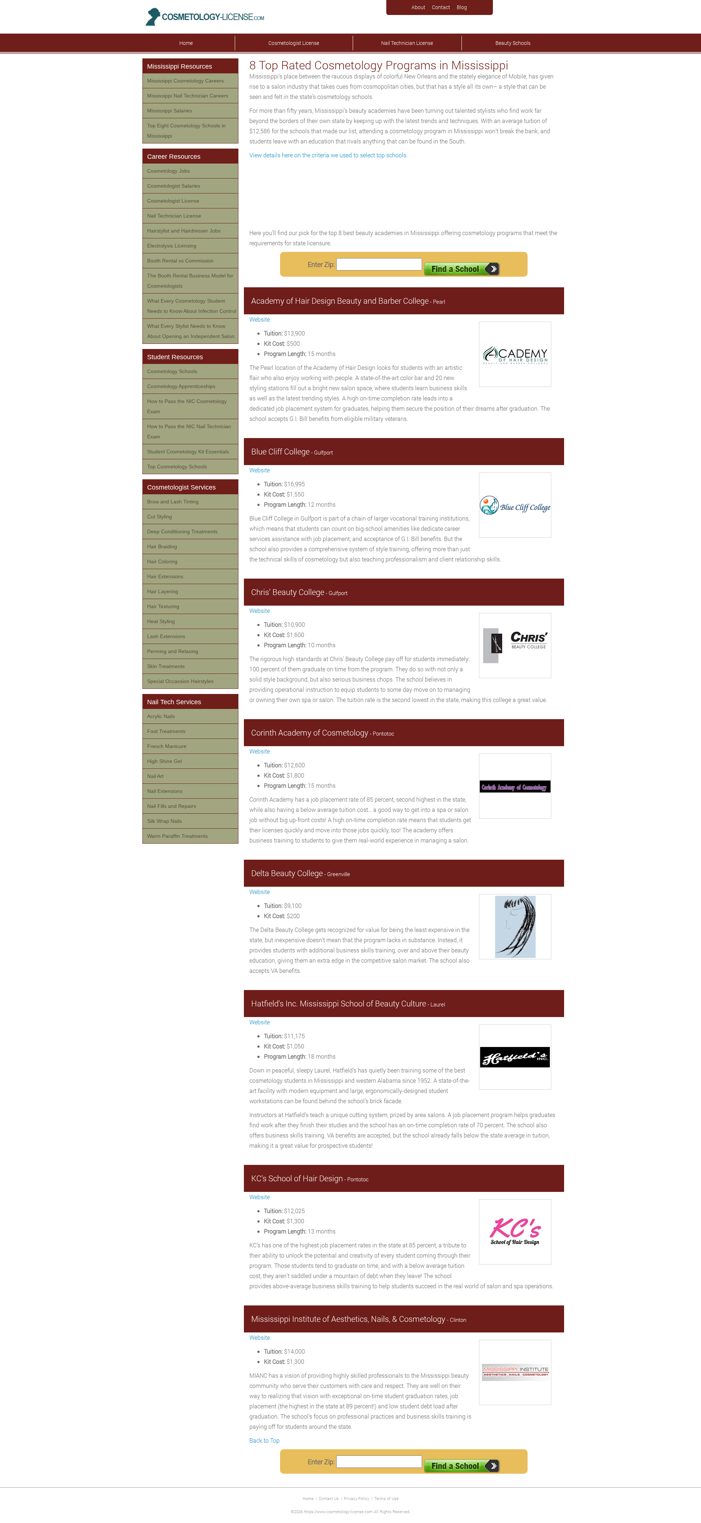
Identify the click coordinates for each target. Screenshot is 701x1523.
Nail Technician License (407, 42)
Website (259, 319)
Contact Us (329, 1498)
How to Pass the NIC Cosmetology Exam (187, 406)
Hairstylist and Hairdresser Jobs (184, 231)
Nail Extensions (165, 791)
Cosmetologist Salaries (173, 186)
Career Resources (173, 156)
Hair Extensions (165, 576)
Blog (462, 7)
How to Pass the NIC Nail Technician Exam (189, 431)
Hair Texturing (163, 606)
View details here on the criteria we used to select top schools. (328, 155)
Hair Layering (162, 591)
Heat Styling (161, 621)
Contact (441, 7)
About (418, 7)
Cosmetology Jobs (168, 171)
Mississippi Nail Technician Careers (187, 96)
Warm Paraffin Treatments (177, 836)
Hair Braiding (162, 546)
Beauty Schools (512, 42)
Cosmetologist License (293, 42)
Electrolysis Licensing (171, 246)
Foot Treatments (166, 731)
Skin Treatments (166, 666)
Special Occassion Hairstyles (180, 681)
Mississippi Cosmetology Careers (185, 81)
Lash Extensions (166, 636)
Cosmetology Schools (172, 371)
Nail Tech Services (174, 702)
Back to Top (264, 1440)
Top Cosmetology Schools (177, 466)
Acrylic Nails (161, 716)
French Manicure (167, 746)
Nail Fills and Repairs (171, 806)
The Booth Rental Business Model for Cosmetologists (190, 281)
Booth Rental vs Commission (180, 261)
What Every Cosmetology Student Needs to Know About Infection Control (191, 306)
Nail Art (155, 776)
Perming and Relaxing (172, 651)
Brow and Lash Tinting (173, 502)
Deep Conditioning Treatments (182, 531)
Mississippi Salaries (169, 111)
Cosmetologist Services (181, 487)
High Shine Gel (164, 761)
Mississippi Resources (179, 66)
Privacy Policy (356, 1498)
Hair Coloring (162, 561)
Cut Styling (159, 516)
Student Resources (175, 357)
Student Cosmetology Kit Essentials (188, 451)
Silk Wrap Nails (164, 821)
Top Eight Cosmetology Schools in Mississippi (186, 131)
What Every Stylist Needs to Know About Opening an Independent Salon (190, 331)
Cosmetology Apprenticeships (181, 386)
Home (186, 42)
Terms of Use (386, 1498)
